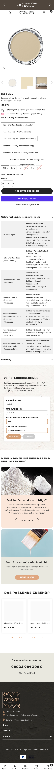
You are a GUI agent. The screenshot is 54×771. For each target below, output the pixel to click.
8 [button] (35, 637)
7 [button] (32, 637)
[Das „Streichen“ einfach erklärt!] (27, 543)
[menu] (2, 12)
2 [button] (15, 637)
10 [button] (41, 637)
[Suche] (9, 12)
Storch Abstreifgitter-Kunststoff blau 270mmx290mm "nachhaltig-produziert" (39, 623)
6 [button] (28, 637)
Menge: (4, 178)
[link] (27, 4)
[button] (45, 69)
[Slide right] (50, 5)
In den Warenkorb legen (26, 191)
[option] (27, 45)
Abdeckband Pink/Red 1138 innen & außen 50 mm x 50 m (13, 623)
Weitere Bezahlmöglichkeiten (27, 204)
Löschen (29, 437)
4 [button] (22, 637)
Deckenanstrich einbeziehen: (22, 418)
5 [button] (25, 637)
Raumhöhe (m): (13, 400)
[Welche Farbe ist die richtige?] (27, 481)
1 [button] (12, 637)
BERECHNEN (14, 437)
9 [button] (38, 637)
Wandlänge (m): (14, 409)
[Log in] (44, 12)
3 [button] (19, 637)
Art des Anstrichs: (16, 427)
